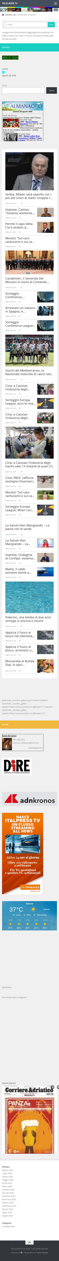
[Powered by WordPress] (21, 1253)
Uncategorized (8, 1226)
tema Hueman (42, 1253)
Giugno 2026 (7, 1176)
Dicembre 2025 (8, 1196)
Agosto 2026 (7, 1170)
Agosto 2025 (7, 1209)
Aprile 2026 (7, 1183)
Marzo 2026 (7, 1186)
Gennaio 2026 (8, 1193)
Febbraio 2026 (8, 1189)
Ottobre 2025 (8, 1203)
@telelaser (7, 987)
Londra (5, 69)
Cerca (4, 85)
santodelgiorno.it (35, 748)
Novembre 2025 (9, 1199)
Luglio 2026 (7, 1173)
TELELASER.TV (9, 3)
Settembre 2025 (9, 1206)
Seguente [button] (52, 1087)
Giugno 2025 (7, 1216)
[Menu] (55, 3)
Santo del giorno (9, 736)
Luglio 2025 (7, 1212)
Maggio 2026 (7, 1180)
